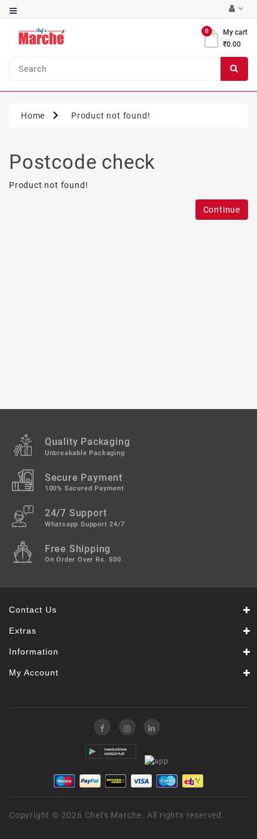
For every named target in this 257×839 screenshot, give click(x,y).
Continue (221, 209)
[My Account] (236, 8)
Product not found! (110, 115)
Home (33, 115)
